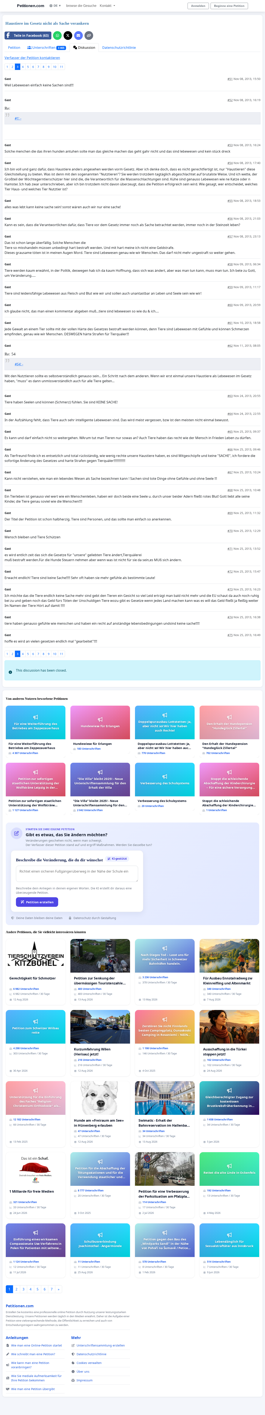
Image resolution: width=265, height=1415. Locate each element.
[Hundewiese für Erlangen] (100, 730)
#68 (230, 490)
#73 (230, 589)
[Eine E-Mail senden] (78, 35)
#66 (230, 449)
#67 (230, 472)
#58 (230, 264)
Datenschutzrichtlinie (119, 47)
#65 (230, 431)
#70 (230, 531)
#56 (230, 218)
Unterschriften (47, 47)
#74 (230, 617)
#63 (230, 396)
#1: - (18, 118)
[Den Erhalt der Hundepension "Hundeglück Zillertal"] (229, 732)
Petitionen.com (30, 6)
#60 (230, 305)
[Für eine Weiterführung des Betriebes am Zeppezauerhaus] (35, 732)
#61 (230, 323)
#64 (230, 414)
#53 (230, 145)
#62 (230, 346)
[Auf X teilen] (68, 35)
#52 (230, 100)
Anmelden (198, 5)
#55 (230, 201)
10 (54, 67)
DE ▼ (57, 5)
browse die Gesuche (81, 5)
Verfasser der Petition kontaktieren (32, 57)
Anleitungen (17, 1337)
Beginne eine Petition (229, 5)
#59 (230, 287)
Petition (14, 47)
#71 (230, 549)
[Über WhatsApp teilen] (57, 35)
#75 (230, 635)
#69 (230, 513)
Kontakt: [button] (106, 5)
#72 (230, 571)
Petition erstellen (40, 902)
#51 (230, 79)
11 (61, 67)
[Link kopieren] (88, 35)
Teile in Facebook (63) (31, 35)
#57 (230, 236)
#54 (230, 163)
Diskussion (86, 47)
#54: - (19, 364)
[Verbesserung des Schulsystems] (165, 787)
